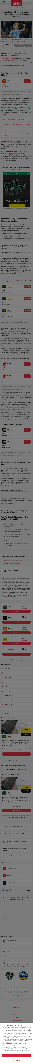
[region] (16, 1043)
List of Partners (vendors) (9, 1052)
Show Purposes (16, 1060)
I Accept (16, 1055)
